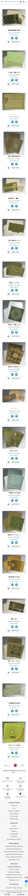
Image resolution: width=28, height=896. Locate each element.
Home (14, 826)
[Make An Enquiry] (16, 38)
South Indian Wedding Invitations (14, 851)
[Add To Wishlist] (12, 38)
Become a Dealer (14, 869)
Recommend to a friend (14, 839)
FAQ (14, 808)
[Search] (25, 2)
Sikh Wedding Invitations (14, 849)
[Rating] (11, 114)
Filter (7, 894)
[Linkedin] (15, 887)
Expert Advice (14, 828)
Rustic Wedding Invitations (14, 857)
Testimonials (14, 834)
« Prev (5, 765)
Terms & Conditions (14, 811)
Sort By (22, 894)
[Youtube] (20, 887)
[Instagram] (18, 887)
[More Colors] (20, 30)
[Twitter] (10, 887)
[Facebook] (7, 887)
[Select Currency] (18, 2)
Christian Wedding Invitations (14, 846)
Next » (22, 765)
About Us (14, 831)
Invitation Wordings (14, 872)
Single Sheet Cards (14, 859)
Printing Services (14, 880)
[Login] (23, 2)
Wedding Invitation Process (14, 874)
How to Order (14, 816)
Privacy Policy (14, 813)
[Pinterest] (13, 887)
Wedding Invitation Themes (14, 877)
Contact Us (14, 805)
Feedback (14, 836)
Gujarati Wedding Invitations (14, 854)
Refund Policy (14, 819)
